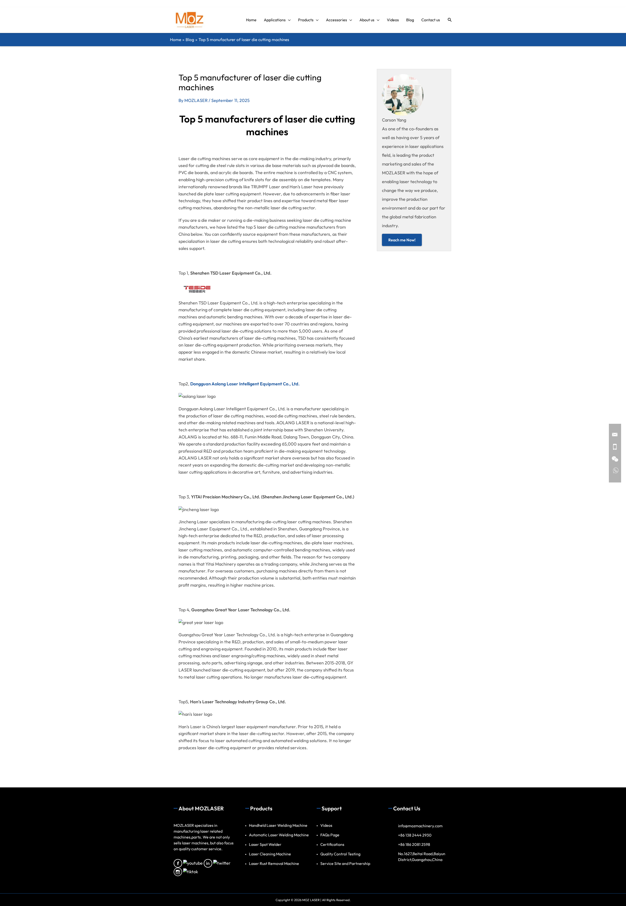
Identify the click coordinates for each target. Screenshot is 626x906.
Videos (326, 825)
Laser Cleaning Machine (270, 853)
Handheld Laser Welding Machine (278, 825)
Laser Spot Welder (265, 844)
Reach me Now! (401, 239)
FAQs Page (329, 834)
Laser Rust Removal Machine (274, 863)
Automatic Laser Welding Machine (279, 834)
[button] (449, 19)
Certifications (332, 844)
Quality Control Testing (340, 853)
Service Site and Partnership (345, 863)
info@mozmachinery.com (420, 825)
